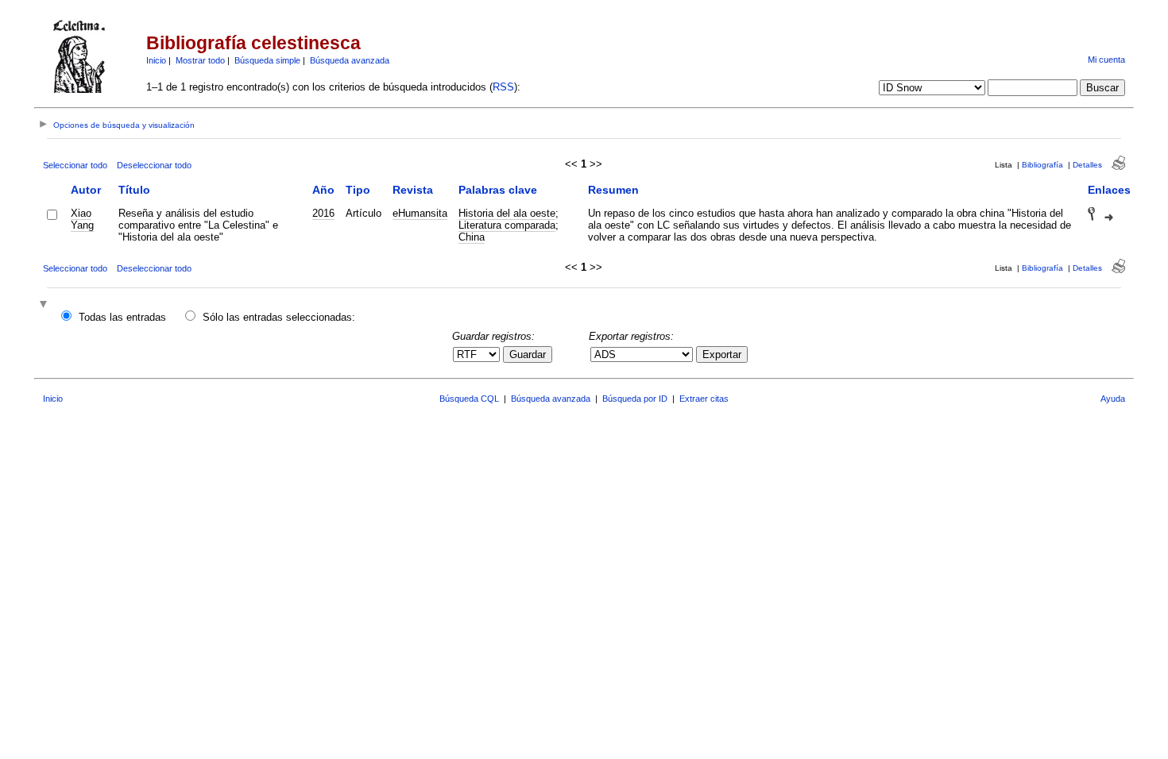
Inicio (156, 60)
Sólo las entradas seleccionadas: (279, 317)
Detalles (1087, 164)
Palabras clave (497, 189)
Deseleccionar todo (154, 165)
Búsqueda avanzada (349, 60)
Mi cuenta (1106, 59)
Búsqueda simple (267, 60)
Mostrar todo (200, 60)
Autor (86, 189)
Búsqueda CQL (469, 398)
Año (323, 189)
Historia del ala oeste (506, 213)
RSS (503, 87)
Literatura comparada (506, 225)
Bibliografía (1042, 164)
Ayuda (1112, 398)
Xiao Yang (82, 219)
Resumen (613, 189)
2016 (323, 213)
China (471, 237)
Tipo (358, 189)
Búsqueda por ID (634, 398)
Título (134, 189)
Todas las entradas (122, 317)
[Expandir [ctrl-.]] (45, 305)
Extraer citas (704, 398)
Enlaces (1109, 189)
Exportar (721, 354)
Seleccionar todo (75, 165)
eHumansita (420, 213)
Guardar (527, 354)
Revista (413, 189)
